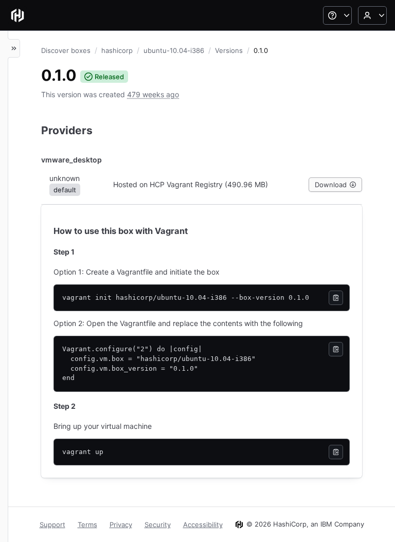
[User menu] (372, 15)
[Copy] (336, 298)
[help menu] (337, 15)
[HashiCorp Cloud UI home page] (17, 15)
